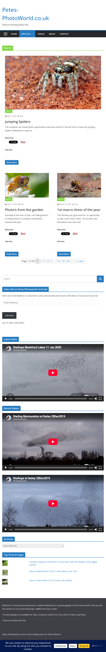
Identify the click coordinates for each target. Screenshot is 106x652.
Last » (81, 261)
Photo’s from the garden (24, 209)
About (52, 34)
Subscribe (9, 315)
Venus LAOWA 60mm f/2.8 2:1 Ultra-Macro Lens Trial (53, 571)
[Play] (5, 398)
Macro (8, 111)
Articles (25, 34)
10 (58, 261)
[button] (31, 34)
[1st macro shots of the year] (79, 185)
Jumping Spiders (18, 121)
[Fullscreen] (100, 398)
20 (63, 261)
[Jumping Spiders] (53, 82)
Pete (21, 116)
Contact (64, 34)
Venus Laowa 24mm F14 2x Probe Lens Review (50, 580)
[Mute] (95, 398)
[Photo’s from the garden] (27, 185)
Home (14, 34)
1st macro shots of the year (78, 209)
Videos (41, 34)
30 (68, 261)
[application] (53, 372)
